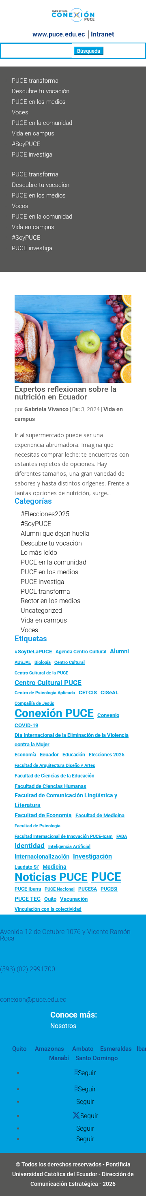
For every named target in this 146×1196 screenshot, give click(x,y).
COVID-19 (26, 725)
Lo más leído (39, 552)
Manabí (59, 1058)
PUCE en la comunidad (42, 123)
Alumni (119, 651)
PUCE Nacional (60, 889)
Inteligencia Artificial (69, 846)
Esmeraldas (116, 1048)
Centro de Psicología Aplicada (45, 693)
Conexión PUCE (54, 713)
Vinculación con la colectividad (48, 909)
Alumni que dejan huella (55, 533)
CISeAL (109, 692)
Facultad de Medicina (100, 815)
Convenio (108, 715)
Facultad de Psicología (37, 826)
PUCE (106, 877)
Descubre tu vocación (40, 91)
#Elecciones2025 (45, 514)
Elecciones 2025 (107, 755)
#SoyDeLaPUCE (33, 651)
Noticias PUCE (51, 877)
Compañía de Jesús (34, 703)
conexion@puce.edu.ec (33, 999)
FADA (121, 836)
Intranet (102, 34)
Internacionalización (42, 856)
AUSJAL (23, 662)
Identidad (30, 846)
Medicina (55, 866)
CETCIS (88, 692)
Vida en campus (33, 133)
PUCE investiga (32, 154)
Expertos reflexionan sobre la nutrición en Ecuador (65, 393)
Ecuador (49, 755)
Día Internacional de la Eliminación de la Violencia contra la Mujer (72, 740)
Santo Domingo (96, 1058)
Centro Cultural (69, 662)
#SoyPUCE (26, 144)
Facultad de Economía (43, 815)
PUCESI (109, 889)
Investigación (92, 856)
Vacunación (74, 899)
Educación (73, 755)
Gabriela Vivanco (46, 409)
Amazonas (48, 1048)
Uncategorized (41, 610)
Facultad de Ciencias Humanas (50, 786)
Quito (50, 899)
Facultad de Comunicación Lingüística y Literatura (66, 800)
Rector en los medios (50, 601)
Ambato (82, 1048)
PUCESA (87, 889)
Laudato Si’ (27, 867)
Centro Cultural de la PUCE (41, 673)
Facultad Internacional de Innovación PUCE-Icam (64, 836)
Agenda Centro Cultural (81, 652)
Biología (42, 662)
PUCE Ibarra (28, 889)
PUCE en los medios (39, 101)
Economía (25, 755)
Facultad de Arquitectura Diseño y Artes (55, 765)
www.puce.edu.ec (58, 34)
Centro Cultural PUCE (48, 683)
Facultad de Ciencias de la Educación (54, 776)
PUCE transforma (35, 80)
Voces (20, 112)
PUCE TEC (28, 898)
